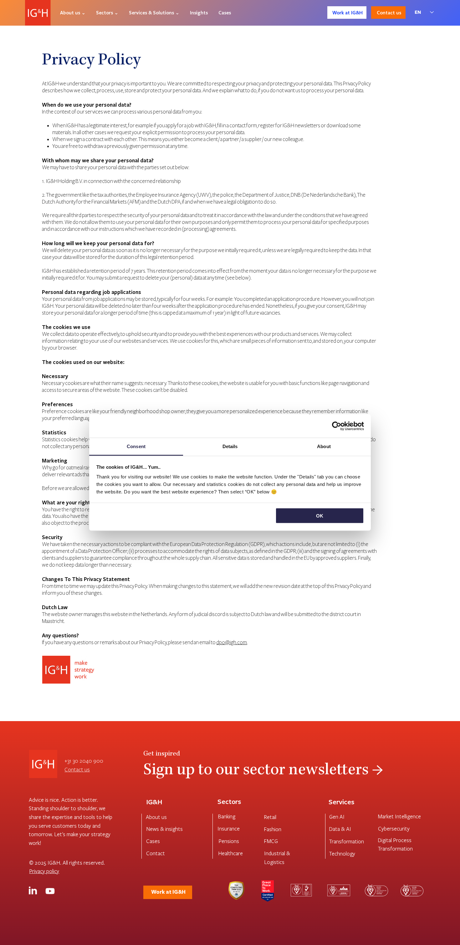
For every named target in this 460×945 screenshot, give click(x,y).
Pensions (228, 841)
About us (156, 817)
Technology (342, 853)
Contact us (77, 769)
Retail (270, 817)
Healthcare (230, 853)
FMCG (271, 841)
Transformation (346, 841)
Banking (226, 816)
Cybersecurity (394, 828)
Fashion (272, 829)
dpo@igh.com (231, 642)
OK (319, 515)
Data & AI (340, 828)
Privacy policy (44, 871)
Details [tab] (230, 446)
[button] (72, 12)
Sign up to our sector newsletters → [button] (263, 771)
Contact (155, 853)
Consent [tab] (136, 446)
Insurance (228, 828)
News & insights (164, 828)
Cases (153, 841)
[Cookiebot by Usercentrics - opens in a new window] (336, 426)
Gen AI (337, 816)
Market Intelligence (399, 816)
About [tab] (324, 446)
